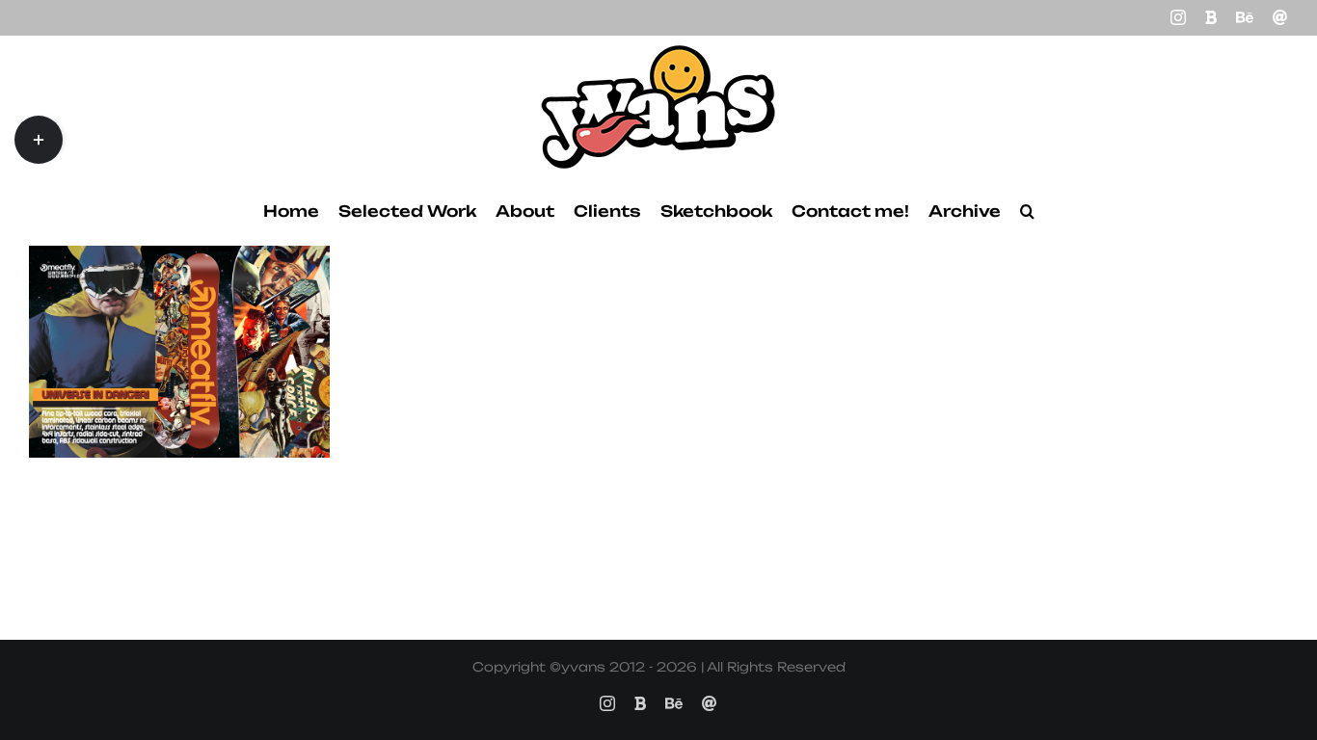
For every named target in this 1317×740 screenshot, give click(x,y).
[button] (1027, 211)
